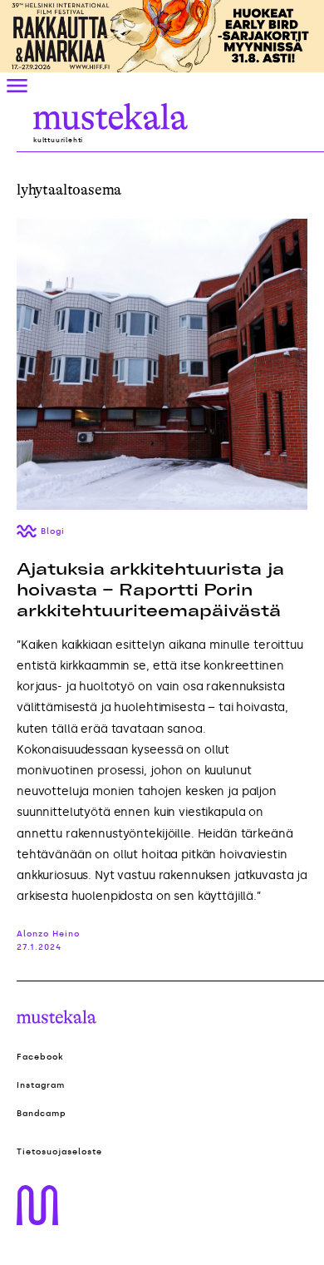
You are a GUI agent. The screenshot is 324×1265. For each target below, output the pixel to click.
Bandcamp (41, 1114)
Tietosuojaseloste (59, 1152)
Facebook (40, 1057)
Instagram (41, 1085)
